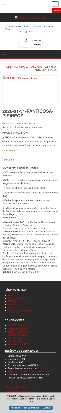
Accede (56, 10)
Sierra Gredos (15, 337)
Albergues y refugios (18, 328)
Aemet (11, 295)
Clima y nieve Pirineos (19, 331)
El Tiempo (13, 301)
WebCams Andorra (17, 334)
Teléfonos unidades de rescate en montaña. (29, 371)
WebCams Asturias (17, 325)
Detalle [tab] (9, 159)
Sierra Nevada (15, 341)
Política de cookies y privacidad (25, 407)
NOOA (11, 307)
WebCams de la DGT (18, 344)
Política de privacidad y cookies (20, 391)
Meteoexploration (16, 298)
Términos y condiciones (16, 387)
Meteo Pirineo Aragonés (20, 310)
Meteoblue (13, 304)
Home (8, 66)
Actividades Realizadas (28, 66)
